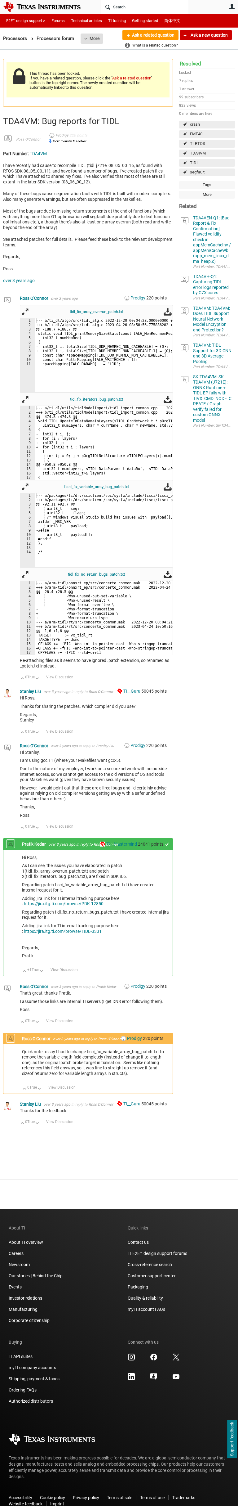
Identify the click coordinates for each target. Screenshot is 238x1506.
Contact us (138, 1242)
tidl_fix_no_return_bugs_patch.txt (96, 574)
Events (15, 1286)
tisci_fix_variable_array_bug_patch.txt (96, 486)
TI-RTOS (197, 143)
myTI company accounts (32, 1367)
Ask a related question (153, 35)
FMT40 (196, 134)
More (94, 38)
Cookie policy (52, 1497)
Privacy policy (86, 1497)
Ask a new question (209, 35)
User (232, 6)
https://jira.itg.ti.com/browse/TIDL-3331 (63, 931)
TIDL (194, 162)
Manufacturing (23, 1309)
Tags (207, 184)
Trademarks (183, 1497)
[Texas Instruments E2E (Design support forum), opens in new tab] (153, 1378)
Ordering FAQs (23, 1389)
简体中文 (172, 20)
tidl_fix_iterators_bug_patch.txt (96, 399)
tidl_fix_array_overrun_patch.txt (96, 311)
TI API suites (21, 1356)
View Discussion (59, 677)
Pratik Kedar (34, 844)
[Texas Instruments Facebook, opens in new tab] (153, 1359)
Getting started (145, 20)
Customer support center (152, 1275)
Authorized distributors (31, 1401)
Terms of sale (119, 1497)
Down (37, 678)
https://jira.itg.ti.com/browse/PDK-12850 (64, 903)
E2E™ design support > (25, 20)
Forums (58, 20)
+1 (167, 844)
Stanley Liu (31, 691)
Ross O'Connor (28, 139)
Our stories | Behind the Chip (36, 1275)
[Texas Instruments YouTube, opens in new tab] (176, 1378)
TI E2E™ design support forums (157, 1253)
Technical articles (86, 20)
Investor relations (25, 1298)
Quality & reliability (145, 1298)
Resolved (190, 64)
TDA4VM (198, 153)
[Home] (46, 7)
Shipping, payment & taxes (34, 1378)
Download (168, 312)
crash (195, 124)
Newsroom (19, 1264)
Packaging (138, 1286)
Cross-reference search (150, 1264)
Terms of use (152, 1497)
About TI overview (26, 1242)
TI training (117, 20)
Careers (16, 1253)
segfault (197, 172)
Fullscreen (25, 312)
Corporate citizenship (29, 1320)
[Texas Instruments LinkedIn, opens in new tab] (131, 1378)
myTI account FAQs (146, 1309)
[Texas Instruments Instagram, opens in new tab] (131, 1359)
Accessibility (20, 1497)
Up (22, 678)
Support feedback (231, 1439)
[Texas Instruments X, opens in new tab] (176, 1359)
